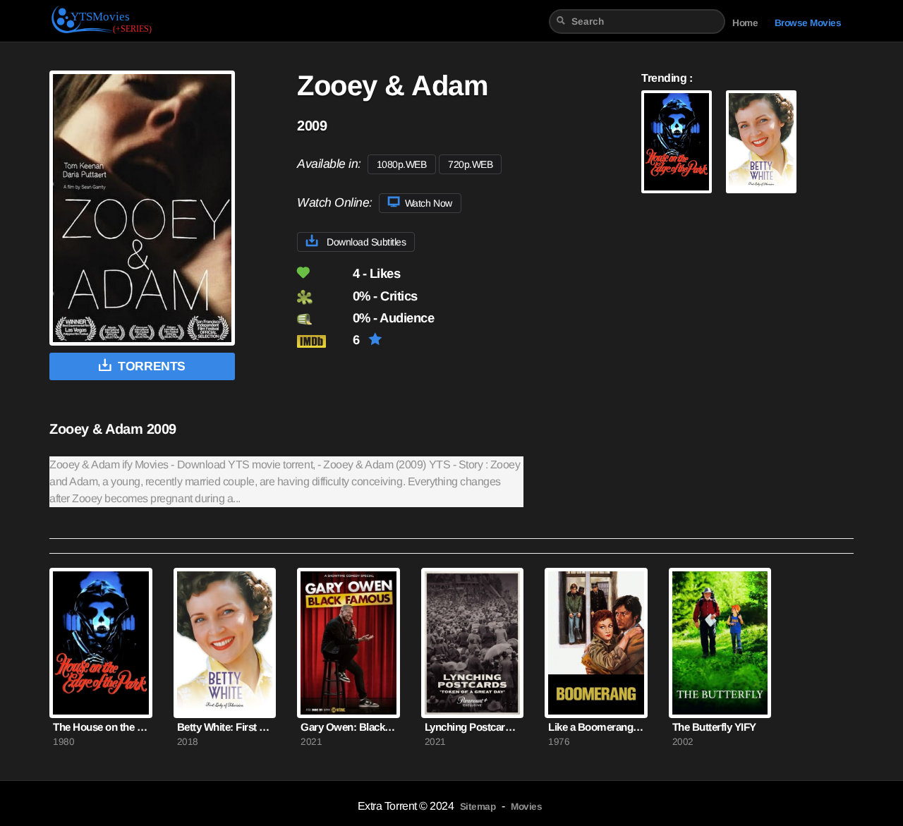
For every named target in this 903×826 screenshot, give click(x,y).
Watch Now (427, 203)
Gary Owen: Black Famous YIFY (348, 727)
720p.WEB (470, 164)
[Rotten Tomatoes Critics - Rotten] (323, 297)
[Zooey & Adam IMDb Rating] (323, 341)
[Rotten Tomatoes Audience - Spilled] (323, 319)
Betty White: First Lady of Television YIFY (225, 727)
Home (745, 23)
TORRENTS (151, 366)
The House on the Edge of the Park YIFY (101, 727)
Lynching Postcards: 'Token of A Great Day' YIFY (473, 727)
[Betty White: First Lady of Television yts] (761, 141)
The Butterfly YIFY (714, 727)
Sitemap (478, 806)
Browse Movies (808, 23)
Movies (526, 806)
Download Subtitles (365, 242)
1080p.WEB (402, 164)
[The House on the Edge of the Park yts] (676, 141)
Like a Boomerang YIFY (596, 727)
